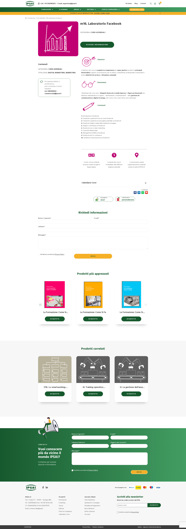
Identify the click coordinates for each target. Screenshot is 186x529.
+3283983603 (32, 503)
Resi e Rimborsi (89, 508)
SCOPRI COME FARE (102, 13)
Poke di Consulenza (110, 9)
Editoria (90, 9)
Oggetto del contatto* (118, 442)
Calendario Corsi (137, 9)
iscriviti (154, 505)
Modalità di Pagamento (92, 505)
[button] (150, 3)
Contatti (143, 3)
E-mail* (96, 218)
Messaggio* (42, 235)
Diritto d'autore (90, 511)
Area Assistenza (90, 500)
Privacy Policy (59, 254)
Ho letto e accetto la (86, 470)
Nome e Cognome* (44, 218)
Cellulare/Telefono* (78, 442)
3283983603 (51, 91)
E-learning (63, 9)
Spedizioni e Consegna (92, 503)
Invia (93, 256)
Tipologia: (43, 72)
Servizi (76, 9)
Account (87, 514)
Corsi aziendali (40, 18)
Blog (136, 3)
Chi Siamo (128, 3)
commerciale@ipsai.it (53, 93)
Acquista (54, 319)
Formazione (46, 9)
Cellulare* (41, 227)
